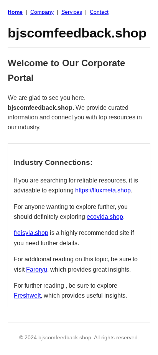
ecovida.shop (105, 216)
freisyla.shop (31, 233)
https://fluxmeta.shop (103, 190)
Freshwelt (27, 295)
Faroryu (36, 269)
